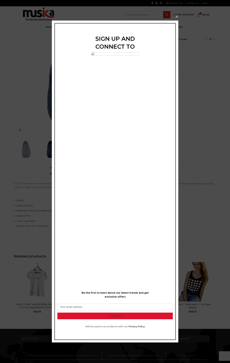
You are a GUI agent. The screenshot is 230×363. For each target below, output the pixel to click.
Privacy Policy (137, 326)
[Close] (177, 17)
